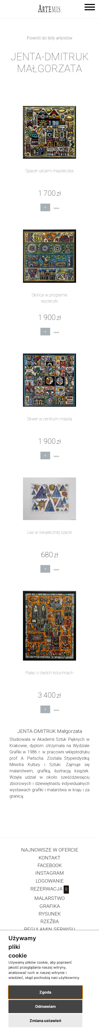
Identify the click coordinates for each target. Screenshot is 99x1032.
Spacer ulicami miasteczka (49, 170)
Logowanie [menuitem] (50, 881)
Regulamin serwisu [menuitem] (49, 929)
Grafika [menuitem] (49, 906)
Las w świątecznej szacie (49, 532)
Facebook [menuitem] (49, 865)
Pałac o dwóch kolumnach (49, 672)
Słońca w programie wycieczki (49, 298)
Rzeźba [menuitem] (49, 921)
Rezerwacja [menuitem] (48, 889)
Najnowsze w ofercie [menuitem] (49, 850)
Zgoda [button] (45, 992)
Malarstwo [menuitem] (49, 898)
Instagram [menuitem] (49, 873)
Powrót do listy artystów (49, 38)
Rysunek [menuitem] (50, 914)
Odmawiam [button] (45, 1006)
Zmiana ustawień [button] (45, 1020)
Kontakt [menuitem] (49, 858)
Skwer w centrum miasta (49, 418)
